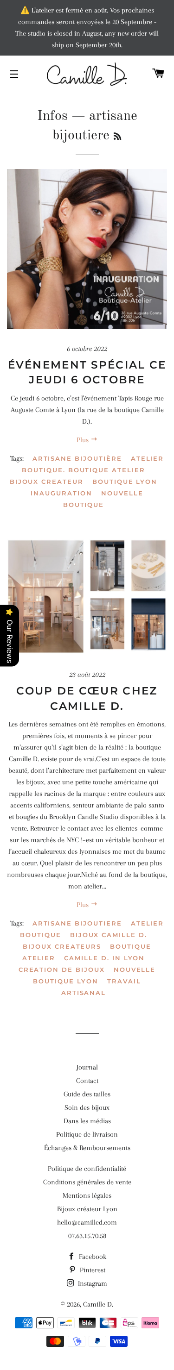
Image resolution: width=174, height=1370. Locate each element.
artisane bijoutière (77, 458)
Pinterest (91, 1270)
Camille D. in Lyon (104, 958)
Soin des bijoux (87, 1107)
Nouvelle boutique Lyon (94, 975)
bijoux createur (47, 481)
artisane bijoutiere (77, 923)
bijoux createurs (62, 946)
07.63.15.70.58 (87, 1236)
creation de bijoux (62, 969)
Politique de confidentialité (87, 1168)
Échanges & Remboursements (87, 1148)
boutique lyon (124, 481)
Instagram (91, 1283)
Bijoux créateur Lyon (87, 1209)
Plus (83, 440)
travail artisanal (101, 986)
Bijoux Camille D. (108, 934)
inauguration (61, 493)
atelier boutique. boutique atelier (93, 464)
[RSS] (117, 137)
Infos (52, 116)
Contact (87, 1080)
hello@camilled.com (87, 1222)
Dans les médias (87, 1121)
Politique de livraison (87, 1134)
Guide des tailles (87, 1094)
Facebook (91, 1256)
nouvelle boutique (103, 498)
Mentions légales (87, 1195)
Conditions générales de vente (87, 1182)
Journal (87, 1067)
